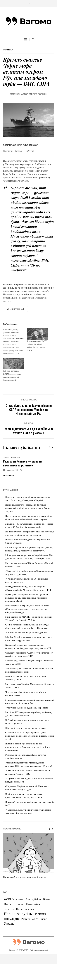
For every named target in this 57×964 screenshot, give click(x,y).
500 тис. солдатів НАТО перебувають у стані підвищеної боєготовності (12, 375)
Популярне (11, 925)
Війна (8, 910)
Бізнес (47, 906)
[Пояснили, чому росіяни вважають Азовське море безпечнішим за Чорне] (15, 341)
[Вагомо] (28, 21)
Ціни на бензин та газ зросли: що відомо (25, 734)
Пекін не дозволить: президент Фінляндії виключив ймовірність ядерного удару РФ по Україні (27, 514)
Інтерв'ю (20, 906)
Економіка (33, 911)
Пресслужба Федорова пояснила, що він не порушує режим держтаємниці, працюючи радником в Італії (26, 604)
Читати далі (8, 482)
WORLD (9, 906)
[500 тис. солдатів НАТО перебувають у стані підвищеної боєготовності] (13, 364)
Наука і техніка (25, 915)
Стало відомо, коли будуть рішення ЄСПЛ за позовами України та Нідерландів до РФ (28, 409)
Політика (8, 50)
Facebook (7, 151)
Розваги (25, 925)
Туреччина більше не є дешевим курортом (26, 714)
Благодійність (33, 906)
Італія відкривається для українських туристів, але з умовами (28, 430)
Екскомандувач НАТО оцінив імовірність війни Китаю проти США (37, 346)
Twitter (18, 151)
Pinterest (29, 151)
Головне (18, 910)
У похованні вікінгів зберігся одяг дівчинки (26, 639)
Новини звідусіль (18, 920)
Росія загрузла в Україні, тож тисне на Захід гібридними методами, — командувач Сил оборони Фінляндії (27, 615)
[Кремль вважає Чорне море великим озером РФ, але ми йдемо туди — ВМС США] (28, 119)
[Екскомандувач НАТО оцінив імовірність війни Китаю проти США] (37, 334)
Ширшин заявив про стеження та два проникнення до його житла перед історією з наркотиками (27, 753)
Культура (9, 915)
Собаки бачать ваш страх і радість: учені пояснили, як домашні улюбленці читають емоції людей (29, 742)
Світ (35, 925)
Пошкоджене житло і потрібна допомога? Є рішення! (22, 463)
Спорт (43, 925)
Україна (9, 930)
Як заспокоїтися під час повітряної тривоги (24, 883)
